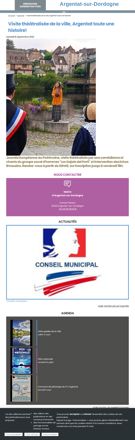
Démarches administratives (30, 5)
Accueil (11, 15)
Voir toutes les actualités (113, 306)
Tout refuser (32, 434)
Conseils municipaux (16, 301)
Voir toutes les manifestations (111, 407)
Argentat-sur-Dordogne (89, 4)
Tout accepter (13, 434)
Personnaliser (50, 434)
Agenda (20, 15)
